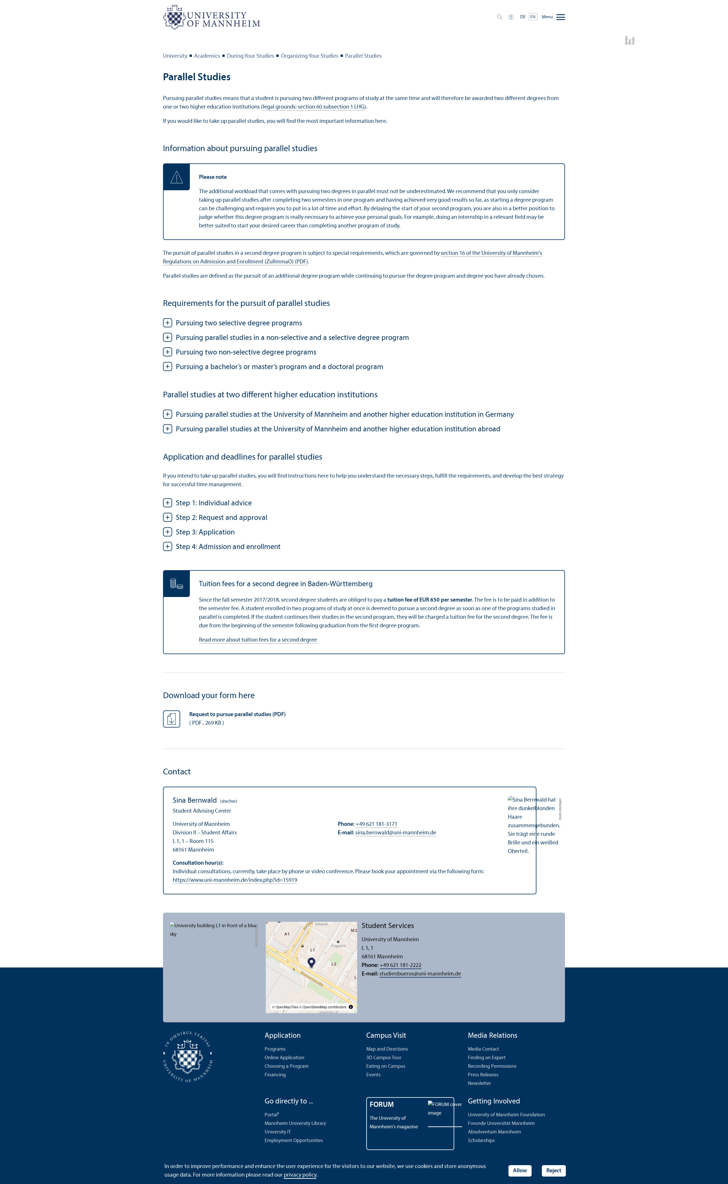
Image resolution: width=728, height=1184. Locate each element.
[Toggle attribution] (350, 1006)
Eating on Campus (385, 1066)
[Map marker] (311, 963)
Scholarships (481, 1140)
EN (533, 17)
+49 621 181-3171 (376, 824)
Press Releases (483, 1075)
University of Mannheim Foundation (506, 1115)
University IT (278, 1132)
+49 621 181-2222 (400, 965)
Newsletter (479, 1083)
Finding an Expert (487, 1058)
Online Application (284, 1058)
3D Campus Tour (383, 1058)
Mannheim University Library (295, 1123)
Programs (275, 1049)
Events (373, 1075)
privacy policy (300, 1175)
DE (523, 17)
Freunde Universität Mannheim (501, 1123)
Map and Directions (387, 1049)
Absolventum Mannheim (494, 1132)
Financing (275, 1075)
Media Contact (483, 1049)
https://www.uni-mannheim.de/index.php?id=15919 (235, 880)
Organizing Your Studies (309, 56)
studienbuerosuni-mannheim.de (420, 974)
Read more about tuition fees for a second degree (258, 640)
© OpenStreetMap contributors (322, 1006)
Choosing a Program (287, 1066)
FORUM (382, 1105)
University (175, 56)
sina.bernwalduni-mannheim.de (395, 833)
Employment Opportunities (294, 1140)
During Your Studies (250, 56)
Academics (207, 56)
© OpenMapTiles (285, 1006)
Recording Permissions (492, 1066)
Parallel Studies (363, 56)
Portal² (272, 1115)
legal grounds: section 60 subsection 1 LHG (313, 107)
